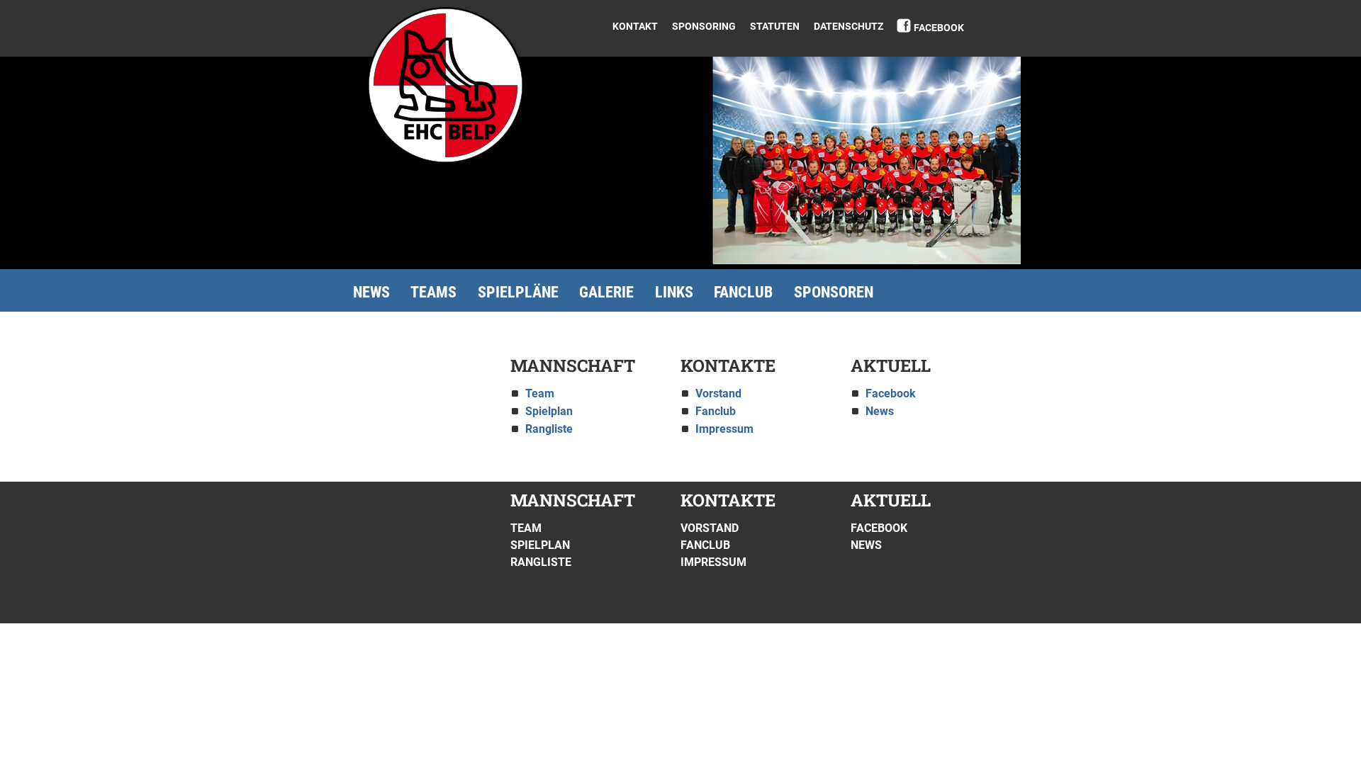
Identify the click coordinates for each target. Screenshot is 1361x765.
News (371, 292)
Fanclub (743, 292)
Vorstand (718, 393)
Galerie (606, 292)
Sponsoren (833, 292)
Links (674, 292)
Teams (433, 292)
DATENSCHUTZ (848, 26)
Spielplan (549, 411)
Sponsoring (704, 26)
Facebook (939, 27)
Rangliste (549, 429)
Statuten (775, 26)
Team (539, 393)
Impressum (724, 429)
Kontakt (635, 26)
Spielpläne (518, 292)
